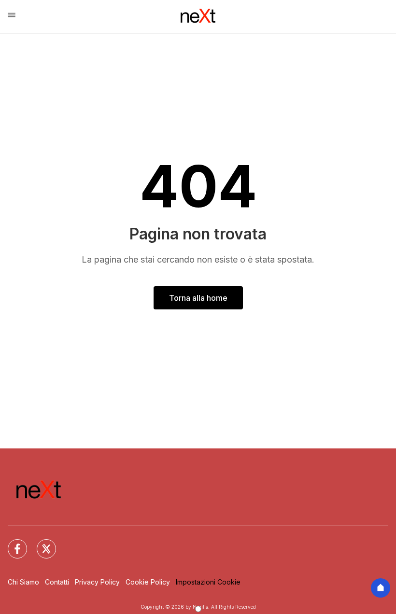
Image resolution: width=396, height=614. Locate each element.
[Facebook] (11, 543)
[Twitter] (40, 543)
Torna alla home (198, 298)
